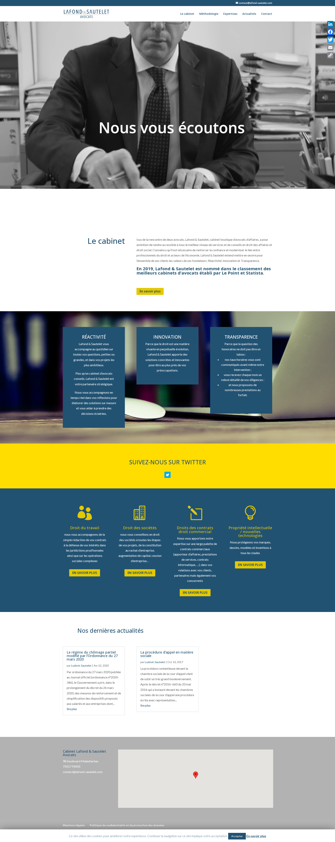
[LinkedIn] (330, 24)
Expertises (230, 14)
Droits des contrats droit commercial (195, 529)
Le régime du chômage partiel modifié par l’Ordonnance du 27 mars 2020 (92, 656)
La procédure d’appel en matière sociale (166, 654)
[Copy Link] (330, 55)
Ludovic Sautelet (81, 665)
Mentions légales (74, 825)
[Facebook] (330, 32)
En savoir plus (150, 291)
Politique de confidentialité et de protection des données (127, 825)
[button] (195, 775)
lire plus (72, 709)
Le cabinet (187, 14)
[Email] (330, 47)
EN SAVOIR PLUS (84, 573)
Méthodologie (208, 14)
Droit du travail (84, 527)
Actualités (249, 14)
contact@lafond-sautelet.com (83, 772)
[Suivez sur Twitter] (167, 475)
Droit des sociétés (140, 527)
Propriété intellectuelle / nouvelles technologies (250, 531)
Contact (266, 14)
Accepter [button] (237, 836)
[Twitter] (330, 40)
